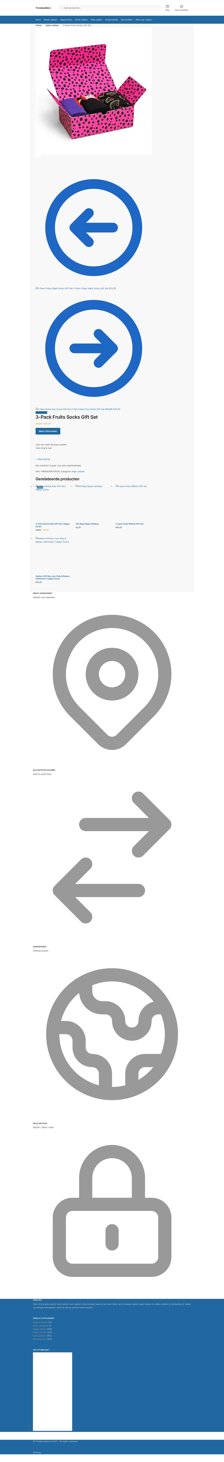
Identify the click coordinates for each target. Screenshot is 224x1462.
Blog (167, 10)
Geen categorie (40, 1325)
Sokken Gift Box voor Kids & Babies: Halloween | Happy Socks (53, 577)
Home (38, 25)
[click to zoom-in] (94, 91)
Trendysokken (43, 8)
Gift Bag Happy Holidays (87, 524)
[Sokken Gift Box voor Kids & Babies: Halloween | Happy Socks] (54, 555)
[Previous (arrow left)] (36, 168)
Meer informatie (48, 431)
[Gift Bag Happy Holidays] (94, 503)
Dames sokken (40, 1322)
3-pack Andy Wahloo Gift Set (130, 524)
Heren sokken (40, 1332)
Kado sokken (52, 25)
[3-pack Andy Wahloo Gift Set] (134, 503)
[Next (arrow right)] (38, 168)
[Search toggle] (51, 8)
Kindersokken (39, 1339)
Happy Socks (39, 1329)
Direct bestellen (181, 10)
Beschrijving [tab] (44, 459)
